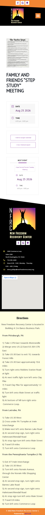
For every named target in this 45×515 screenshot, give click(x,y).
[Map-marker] (27, 3)
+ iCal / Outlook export (23, 145)
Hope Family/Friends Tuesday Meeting (25, 168)
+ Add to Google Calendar (23, 137)
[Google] (22, 3)
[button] (38, 15)
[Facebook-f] (18, 3)
